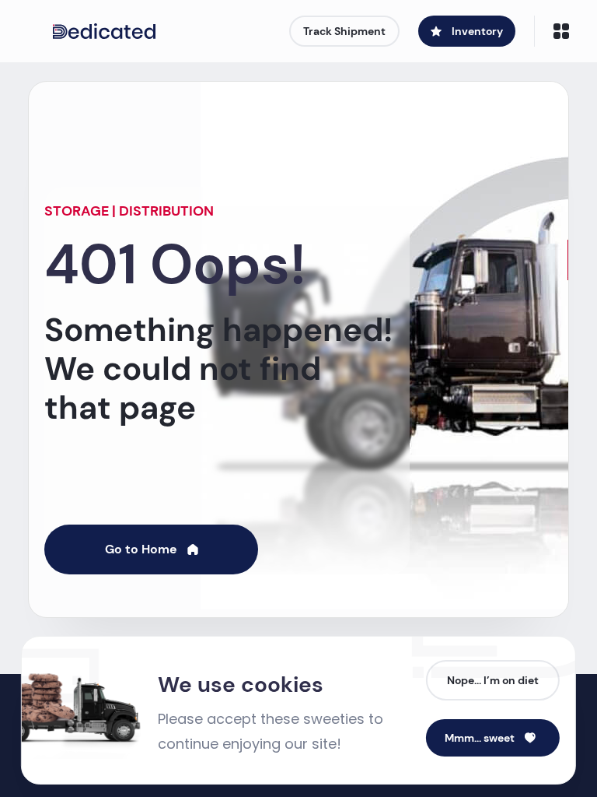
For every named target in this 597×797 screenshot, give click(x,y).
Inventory (477, 31)
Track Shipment (344, 31)
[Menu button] (561, 31)
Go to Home (141, 549)
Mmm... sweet (480, 738)
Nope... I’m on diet (493, 680)
